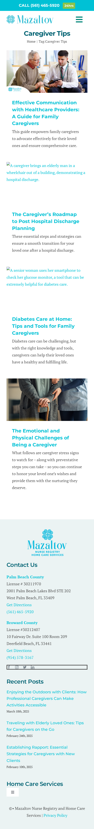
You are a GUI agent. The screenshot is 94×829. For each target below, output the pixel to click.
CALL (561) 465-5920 (40, 5)
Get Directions (19, 604)
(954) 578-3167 (20, 657)
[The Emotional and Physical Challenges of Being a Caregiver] (47, 399)
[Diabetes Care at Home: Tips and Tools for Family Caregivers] (47, 288)
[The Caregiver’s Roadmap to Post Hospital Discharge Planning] (47, 183)
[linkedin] (32, 667)
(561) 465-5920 (20, 611)
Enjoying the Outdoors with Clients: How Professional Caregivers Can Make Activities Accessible (47, 698)
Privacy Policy (55, 815)
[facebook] (9, 667)
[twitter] (24, 667)
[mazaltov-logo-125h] (47, 531)
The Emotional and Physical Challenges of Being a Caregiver (40, 438)
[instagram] (17, 667)
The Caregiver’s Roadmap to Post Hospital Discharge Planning (45, 221)
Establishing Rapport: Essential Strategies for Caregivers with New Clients (41, 754)
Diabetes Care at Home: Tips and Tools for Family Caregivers (43, 326)
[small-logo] (30, 16)
